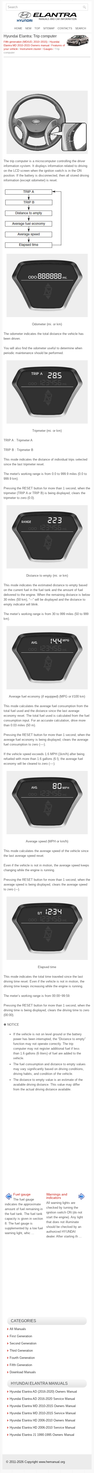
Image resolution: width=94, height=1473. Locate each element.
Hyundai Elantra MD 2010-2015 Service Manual (43, 1413)
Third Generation (21, 1350)
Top (37, 28)
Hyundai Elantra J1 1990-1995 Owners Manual (42, 1435)
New (28, 28)
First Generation (21, 1336)
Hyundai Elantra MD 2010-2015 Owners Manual (43, 1406)
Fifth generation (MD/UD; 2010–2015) (25, 41)
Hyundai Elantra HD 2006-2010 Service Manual (42, 1427)
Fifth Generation (21, 1365)
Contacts (65, 28)
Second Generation (23, 1343)
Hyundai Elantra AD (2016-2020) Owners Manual (43, 1391)
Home (18, 28)
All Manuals (18, 1329)
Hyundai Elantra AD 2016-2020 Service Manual (42, 1399)
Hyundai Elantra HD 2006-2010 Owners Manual (42, 1420)
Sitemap (48, 28)
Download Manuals (23, 1372)
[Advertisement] (47, 71)
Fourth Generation (22, 1358)
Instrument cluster (30, 48)
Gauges (48, 48)
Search (80, 28)
